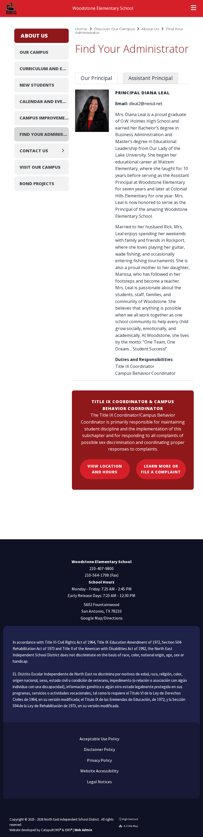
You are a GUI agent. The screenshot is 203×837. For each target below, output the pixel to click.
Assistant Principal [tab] (150, 78)
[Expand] (64, 150)
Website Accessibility (99, 770)
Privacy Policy (99, 760)
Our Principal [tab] (96, 78)
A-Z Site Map (130, 826)
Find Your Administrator (44, 134)
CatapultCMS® (51, 830)
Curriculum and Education (44, 69)
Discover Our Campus (114, 28)
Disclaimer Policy (99, 749)
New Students (37, 85)
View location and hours (104, 469)
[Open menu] (193, 8)
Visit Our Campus (40, 167)
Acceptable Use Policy (99, 738)
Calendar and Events (44, 101)
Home (81, 28)
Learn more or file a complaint (161, 469)
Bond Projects (37, 183)
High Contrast (130, 819)
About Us (150, 28)
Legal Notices (99, 781)
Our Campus (34, 52)
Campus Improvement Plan (44, 118)
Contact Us (34, 151)
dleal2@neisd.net (145, 103)
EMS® (68, 830)
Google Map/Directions (102, 618)
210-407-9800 (101, 568)
